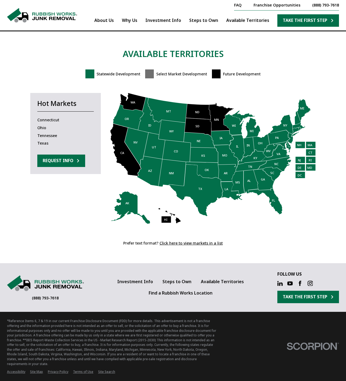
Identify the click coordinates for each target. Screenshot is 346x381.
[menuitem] (16, 371)
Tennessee (47, 135)
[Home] (42, 15)
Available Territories (222, 282)
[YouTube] (290, 283)
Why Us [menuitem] (129, 20)
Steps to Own (176, 282)
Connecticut (48, 119)
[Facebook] (300, 283)
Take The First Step (305, 20)
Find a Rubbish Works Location (180, 293)
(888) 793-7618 (325, 5)
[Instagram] (310, 283)
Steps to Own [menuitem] (203, 20)
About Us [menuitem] (104, 20)
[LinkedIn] (280, 283)
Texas (42, 143)
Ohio (41, 127)
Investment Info (135, 282)
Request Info (58, 160)
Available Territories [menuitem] (247, 20)
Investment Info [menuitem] (163, 20)
